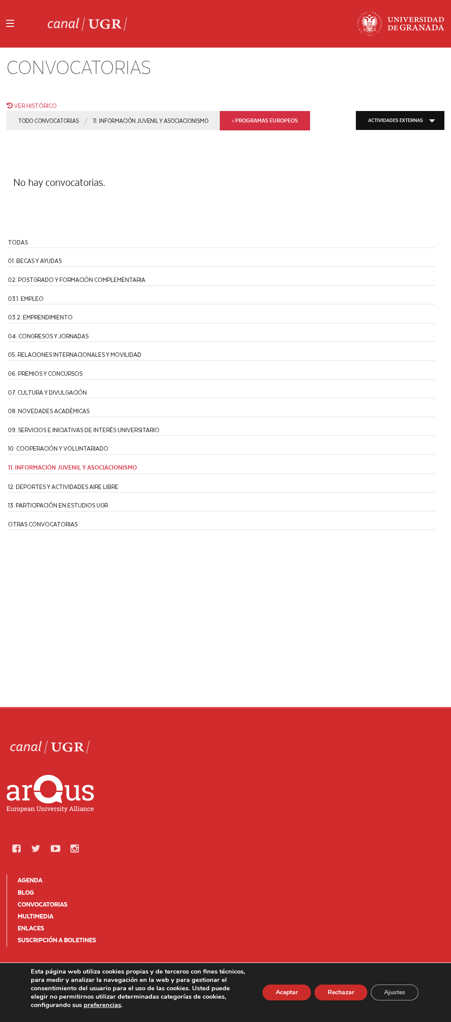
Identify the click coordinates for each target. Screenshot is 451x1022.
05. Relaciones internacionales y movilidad (74, 354)
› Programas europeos (265, 120)
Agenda (30, 880)
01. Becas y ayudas (35, 261)
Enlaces (31, 928)
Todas (18, 242)
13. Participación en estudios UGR (58, 505)
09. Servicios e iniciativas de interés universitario (83, 430)
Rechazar (341, 992)
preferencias (102, 1005)
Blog (26, 892)
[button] (16, 848)
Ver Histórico (35, 105)
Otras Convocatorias (43, 524)
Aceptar (287, 992)
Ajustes (394, 992)
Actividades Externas (395, 120)
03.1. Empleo (26, 298)
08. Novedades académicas (48, 411)
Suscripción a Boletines (57, 940)
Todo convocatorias (48, 120)
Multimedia (35, 916)
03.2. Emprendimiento (40, 317)
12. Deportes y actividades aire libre (63, 486)
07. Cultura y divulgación (47, 392)
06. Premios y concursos (45, 373)
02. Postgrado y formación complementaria (76, 279)
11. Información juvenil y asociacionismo (150, 120)
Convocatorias (42, 904)
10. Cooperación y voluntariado (58, 448)
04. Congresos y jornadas (48, 336)
